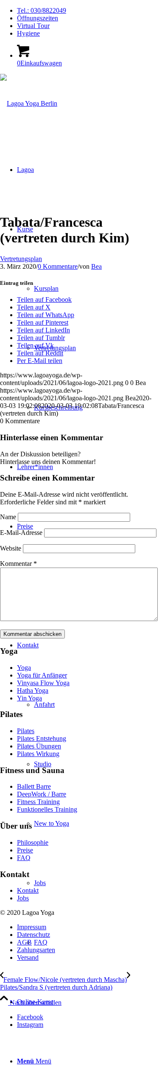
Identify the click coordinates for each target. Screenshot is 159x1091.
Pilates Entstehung (41, 738)
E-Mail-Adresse (21, 532)
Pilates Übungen (39, 746)
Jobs (23, 898)
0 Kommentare (58, 266)
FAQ (24, 857)
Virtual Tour (33, 25)
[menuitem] (88, 10)
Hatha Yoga (32, 690)
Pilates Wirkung (38, 753)
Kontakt (28, 890)
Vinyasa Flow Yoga (43, 682)
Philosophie (32, 842)
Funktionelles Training (47, 809)
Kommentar (18, 563)
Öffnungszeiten (37, 18)
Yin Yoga (29, 698)
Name (8, 516)
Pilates (25, 730)
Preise (25, 850)
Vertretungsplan (21, 258)
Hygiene (28, 33)
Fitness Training (38, 801)
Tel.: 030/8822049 (41, 10)
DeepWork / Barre (41, 794)
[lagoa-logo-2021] (28, 103)
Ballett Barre (34, 786)
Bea (96, 266)
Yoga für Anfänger (42, 675)
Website (10, 548)
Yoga (24, 667)
